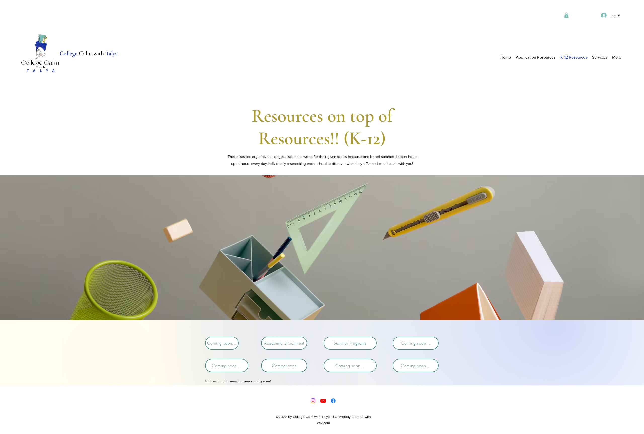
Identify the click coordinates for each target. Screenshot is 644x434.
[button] (566, 15)
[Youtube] (323, 400)
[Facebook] (333, 400)
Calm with (91, 53)
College (68, 53)
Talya (111, 53)
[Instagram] (313, 400)
